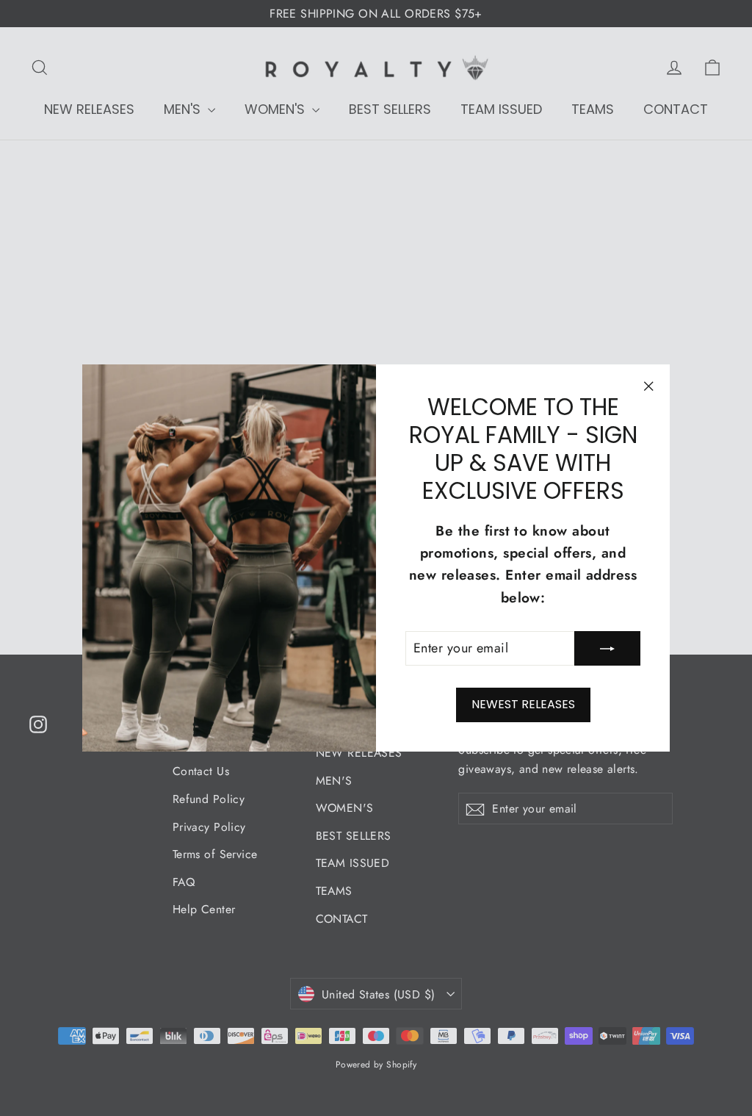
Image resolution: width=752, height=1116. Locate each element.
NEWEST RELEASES (523, 704)
